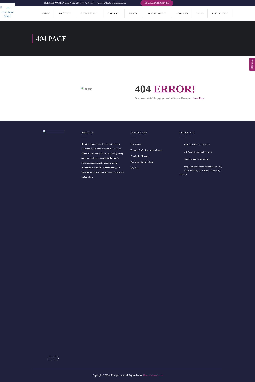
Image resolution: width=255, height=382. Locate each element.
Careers (182, 13)
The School (135, 144)
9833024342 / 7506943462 (197, 159)
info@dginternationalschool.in (198, 152)
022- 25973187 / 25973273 (83, 3)
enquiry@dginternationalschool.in (111, 3)
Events (134, 13)
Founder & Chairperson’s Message (146, 150)
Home (45, 13)
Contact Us (219, 13)
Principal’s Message (139, 156)
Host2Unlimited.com (153, 375)
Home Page (198, 98)
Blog (200, 13)
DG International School (141, 162)
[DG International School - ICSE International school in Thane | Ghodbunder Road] (7, 12)
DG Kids (134, 168)
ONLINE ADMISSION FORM (157, 3)
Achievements (157, 13)
